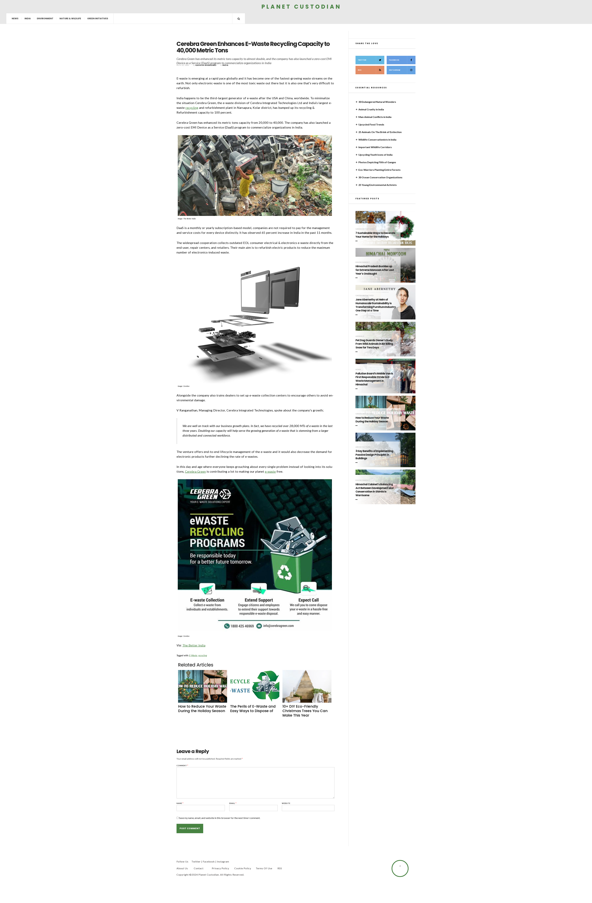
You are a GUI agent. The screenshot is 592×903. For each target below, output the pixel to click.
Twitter (362, 60)
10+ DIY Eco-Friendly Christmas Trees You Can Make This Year (305, 711)
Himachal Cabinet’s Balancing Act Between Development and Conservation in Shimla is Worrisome (374, 490)
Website (286, 803)
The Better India (193, 645)
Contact (199, 868)
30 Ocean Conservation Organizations (380, 177)
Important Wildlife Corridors (375, 147)
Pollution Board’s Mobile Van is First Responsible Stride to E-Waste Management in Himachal (374, 379)
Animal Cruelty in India (371, 109)
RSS (360, 70)
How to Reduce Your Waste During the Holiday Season (202, 708)
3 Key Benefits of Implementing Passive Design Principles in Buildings (374, 454)
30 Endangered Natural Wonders (377, 101)
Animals (360, 336)
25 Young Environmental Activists (377, 184)
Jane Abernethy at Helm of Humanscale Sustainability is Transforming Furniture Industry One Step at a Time (376, 305)
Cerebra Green (195, 471)
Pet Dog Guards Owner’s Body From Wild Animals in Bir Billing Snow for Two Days (374, 344)
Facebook (394, 60)
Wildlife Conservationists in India (377, 139)
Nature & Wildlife (70, 18)
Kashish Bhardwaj (205, 65)
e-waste (270, 471)
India (28, 18)
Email (232, 803)
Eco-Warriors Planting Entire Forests (379, 169)
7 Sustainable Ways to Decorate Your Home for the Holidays (375, 235)
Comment (182, 765)
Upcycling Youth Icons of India (375, 154)
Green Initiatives (97, 18)
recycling (191, 107)
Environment (45, 18)
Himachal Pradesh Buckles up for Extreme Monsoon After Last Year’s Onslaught (375, 270)
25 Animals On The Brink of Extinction (380, 132)
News (15, 18)
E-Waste (193, 655)
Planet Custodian (301, 6)
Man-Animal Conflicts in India (374, 116)
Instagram (394, 70)
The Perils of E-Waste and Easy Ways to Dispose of (253, 708)
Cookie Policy (242, 868)
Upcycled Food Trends (371, 124)
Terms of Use (264, 868)
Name (180, 803)
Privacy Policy (220, 868)
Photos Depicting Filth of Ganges (377, 162)
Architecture (363, 447)
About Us (182, 868)
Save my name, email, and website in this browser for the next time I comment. (219, 817)
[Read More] (357, 241)
